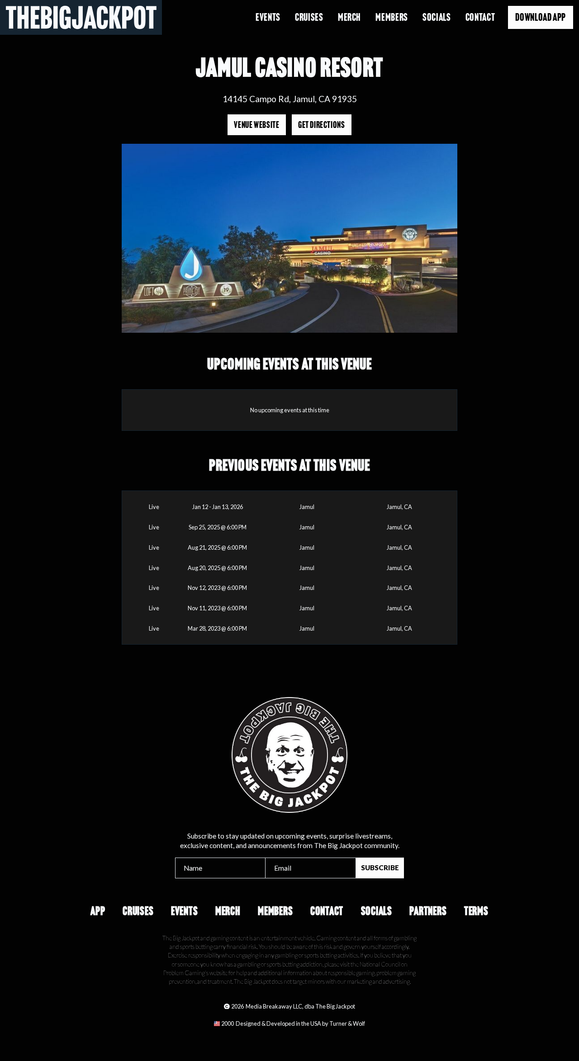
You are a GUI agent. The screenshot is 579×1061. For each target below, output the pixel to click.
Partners (427, 911)
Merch (349, 17)
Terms (476, 911)
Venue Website (256, 124)
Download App (540, 17)
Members (391, 17)
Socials (436, 17)
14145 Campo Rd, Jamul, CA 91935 (290, 99)
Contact (480, 17)
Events (268, 17)
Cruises (309, 17)
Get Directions (321, 124)
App (97, 911)
